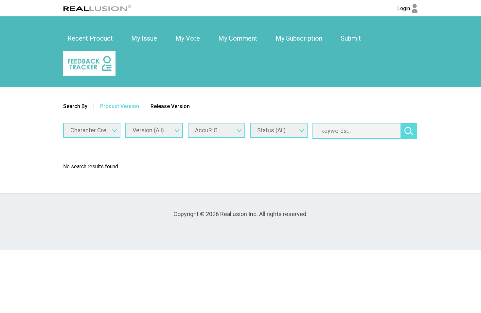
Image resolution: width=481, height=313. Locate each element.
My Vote (187, 38)
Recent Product (90, 38)
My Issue (144, 38)
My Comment (237, 38)
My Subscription (299, 38)
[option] (90, 38)
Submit (351, 38)
